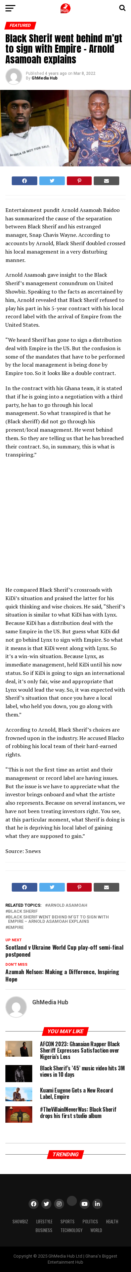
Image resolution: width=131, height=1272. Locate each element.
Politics (90, 1221)
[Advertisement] (64, 524)
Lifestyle (44, 1221)
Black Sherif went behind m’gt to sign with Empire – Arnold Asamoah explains (58, 919)
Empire (16, 927)
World (96, 1230)
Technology (71, 1230)
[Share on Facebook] (24, 180)
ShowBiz (20, 1221)
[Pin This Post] (79, 180)
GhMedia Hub (44, 78)
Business (44, 1230)
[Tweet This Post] (52, 180)
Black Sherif (23, 911)
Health (112, 1221)
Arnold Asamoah (67, 905)
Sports (67, 1221)
